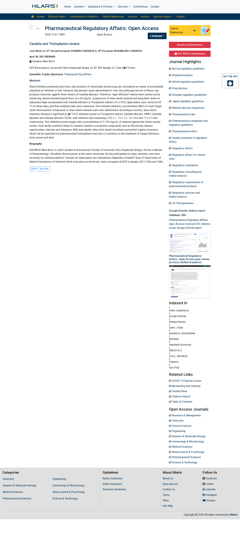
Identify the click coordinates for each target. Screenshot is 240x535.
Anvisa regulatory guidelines (188, 68)
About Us (168, 478)
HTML (45, 169)
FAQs (166, 500)
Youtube (210, 500)
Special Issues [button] (161, 16)
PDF (35, 169)
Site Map (168, 505)
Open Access (170, 484)
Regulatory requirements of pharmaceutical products (186, 184)
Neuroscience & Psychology (69, 492)
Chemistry (8, 478)
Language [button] (156, 35)
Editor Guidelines (112, 484)
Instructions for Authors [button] (83, 16)
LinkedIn (210, 489)
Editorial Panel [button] (56, 16)
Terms (166, 494)
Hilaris (234, 514)
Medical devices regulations (188, 107)
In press (132, 16)
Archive (145, 16)
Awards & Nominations (190, 44)
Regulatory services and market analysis (184, 194)
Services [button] (123, 6)
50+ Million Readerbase (191, 53)
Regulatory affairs (182, 148)
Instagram (211, 494)
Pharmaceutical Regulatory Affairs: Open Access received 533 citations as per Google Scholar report (189, 223)
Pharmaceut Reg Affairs (78, 74)
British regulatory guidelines (188, 81)
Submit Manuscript (113, 16)
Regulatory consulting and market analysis (185, 173)
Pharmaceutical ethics (184, 131)
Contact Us (169, 489)
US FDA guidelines (183, 203)
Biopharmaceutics (182, 75)
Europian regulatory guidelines (189, 94)
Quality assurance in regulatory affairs (188, 139)
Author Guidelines (113, 478)
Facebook (211, 478)
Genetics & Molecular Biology (19, 485)
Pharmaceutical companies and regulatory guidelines (188, 122)
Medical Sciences (13, 492)
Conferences (140, 6)
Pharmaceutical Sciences (17, 498)
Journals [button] (78, 6)
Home (67, 6)
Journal (39, 16)
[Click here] (44, 7)
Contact (155, 6)
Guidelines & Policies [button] (100, 6)
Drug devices (179, 88)
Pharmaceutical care (183, 114)
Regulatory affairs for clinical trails (187, 156)
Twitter (209, 484)
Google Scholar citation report (187, 210)
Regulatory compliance (185, 165)
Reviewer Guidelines (114, 489)
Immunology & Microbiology (69, 485)
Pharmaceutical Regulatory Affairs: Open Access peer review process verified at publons (189, 259)
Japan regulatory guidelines (188, 101)
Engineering (59, 478)
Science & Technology (65, 498)
